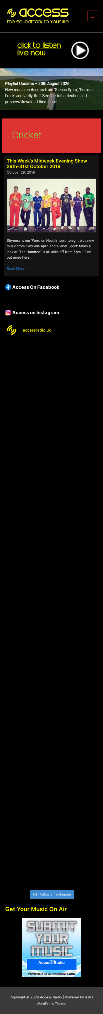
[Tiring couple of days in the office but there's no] (51, 860)
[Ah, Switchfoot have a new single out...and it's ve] (51, 587)
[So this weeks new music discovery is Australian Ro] (51, 751)
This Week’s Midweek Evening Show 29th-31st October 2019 (47, 163)
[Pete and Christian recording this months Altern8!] (51, 478)
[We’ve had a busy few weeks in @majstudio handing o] (51, 368)
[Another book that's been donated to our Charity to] (51, 642)
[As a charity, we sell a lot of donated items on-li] (51, 805)
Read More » (17, 268)
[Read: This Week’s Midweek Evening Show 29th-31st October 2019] (51, 205)
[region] (51, 89)
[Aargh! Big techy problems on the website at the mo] (51, 423)
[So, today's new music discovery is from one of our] (51, 532)
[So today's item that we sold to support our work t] (51, 696)
